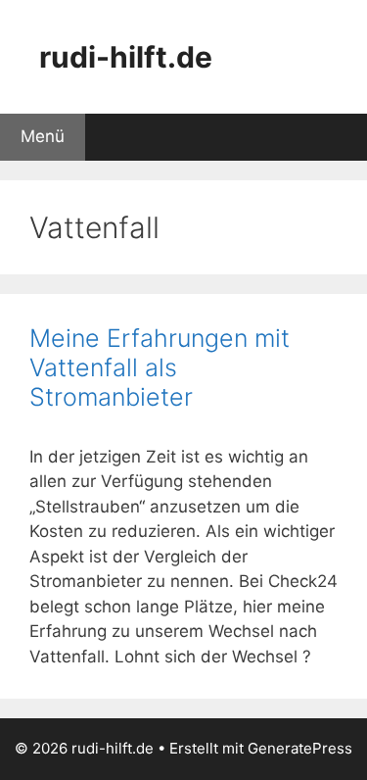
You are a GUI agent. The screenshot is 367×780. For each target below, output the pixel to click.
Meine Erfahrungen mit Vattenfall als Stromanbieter (159, 367)
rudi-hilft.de (125, 56)
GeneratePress (300, 748)
